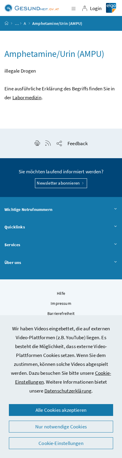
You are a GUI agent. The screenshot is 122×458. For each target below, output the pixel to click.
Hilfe (61, 293)
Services (12, 244)
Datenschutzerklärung (68, 390)
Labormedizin (26, 97)
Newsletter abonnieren (59, 183)
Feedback (78, 143)
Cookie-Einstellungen (61, 443)
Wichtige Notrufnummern (28, 209)
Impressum (61, 303)
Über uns (12, 262)
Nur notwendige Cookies (61, 426)
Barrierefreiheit (61, 313)
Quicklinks (14, 227)
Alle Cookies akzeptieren (61, 410)
